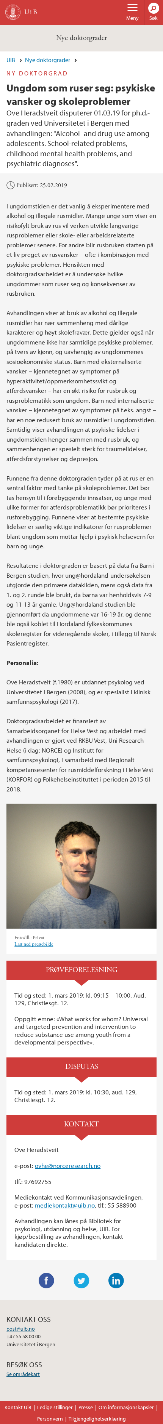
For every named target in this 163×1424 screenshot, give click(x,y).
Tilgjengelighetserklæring (97, 1418)
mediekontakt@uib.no (65, 1205)
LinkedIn (116, 1281)
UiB (10, 60)
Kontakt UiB (18, 1407)
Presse (85, 1407)
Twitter (81, 1281)
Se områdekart (23, 1374)
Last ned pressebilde (33, 944)
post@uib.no (20, 1328)
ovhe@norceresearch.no (67, 1165)
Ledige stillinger (55, 1407)
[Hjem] (12, 12)
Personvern (50, 1418)
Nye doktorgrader (81, 38)
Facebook (47, 1281)
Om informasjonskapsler (126, 1407)
